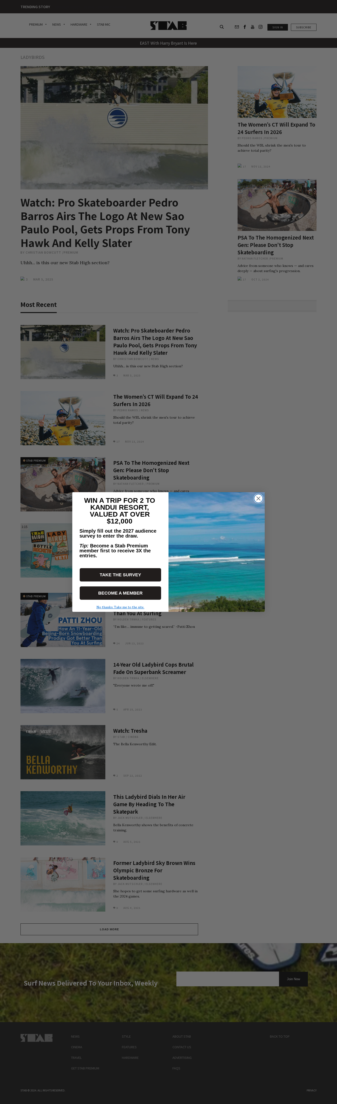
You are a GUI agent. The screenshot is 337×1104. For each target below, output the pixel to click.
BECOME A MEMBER (120, 593)
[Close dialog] (258, 498)
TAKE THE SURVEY (120, 574)
